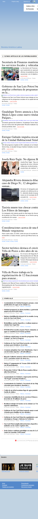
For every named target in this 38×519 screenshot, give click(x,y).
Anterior (16, 440)
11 (32, 440)
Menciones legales (26, 487)
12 (34, 440)
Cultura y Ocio (30, 6)
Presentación (25, 483)
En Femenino (30, 9)
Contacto (4, 485)
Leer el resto (23, 76)
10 (30, 440)
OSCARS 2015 (6, 471)
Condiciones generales (27, 485)
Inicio (4, 1)
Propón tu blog (15, 1)
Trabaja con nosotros (8, 487)
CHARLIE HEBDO (24, 471)
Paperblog (11, 7)
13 (36, 440)
